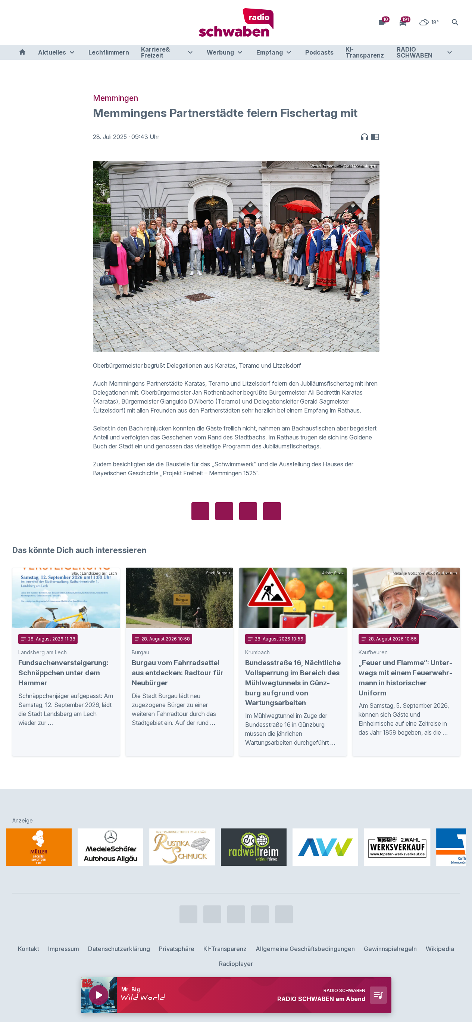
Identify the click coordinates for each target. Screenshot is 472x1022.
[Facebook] (19, 22)
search (455, 22)
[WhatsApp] (64, 22)
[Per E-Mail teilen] (272, 511)
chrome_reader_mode (375, 136)
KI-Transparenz (365, 52)
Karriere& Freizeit (155, 52)
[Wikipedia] (79, 22)
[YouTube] (49, 22)
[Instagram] (34, 22)
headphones (364, 136)
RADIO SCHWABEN (414, 52)
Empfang (269, 52)
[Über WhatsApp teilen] (248, 511)
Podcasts (319, 52)
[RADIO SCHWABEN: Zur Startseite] (236, 22)
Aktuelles (52, 52)
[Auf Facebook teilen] (200, 511)
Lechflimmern (108, 52)
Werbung (220, 52)
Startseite (22, 52)
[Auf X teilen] (224, 511)
